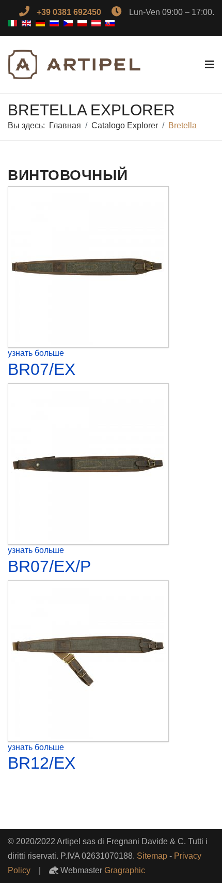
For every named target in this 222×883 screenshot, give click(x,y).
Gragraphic (124, 870)
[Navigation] (209, 64)
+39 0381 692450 (69, 12)
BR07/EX (41, 369)
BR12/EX (41, 763)
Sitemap (152, 855)
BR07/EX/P (49, 566)
